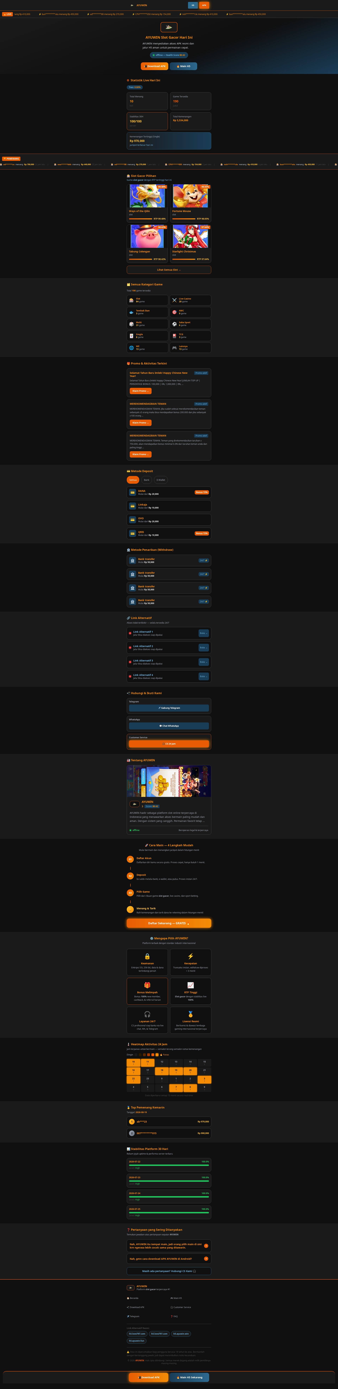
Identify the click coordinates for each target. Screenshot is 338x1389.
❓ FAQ (174, 1316)
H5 (193, 5)
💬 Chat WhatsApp (169, 725)
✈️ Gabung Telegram (169, 707)
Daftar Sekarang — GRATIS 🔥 (169, 923)
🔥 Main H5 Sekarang (189, 1377)
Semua (133, 479)
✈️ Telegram (133, 1316)
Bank (146, 479)
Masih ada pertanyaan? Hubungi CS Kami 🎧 (169, 1271)
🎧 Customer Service (180, 1307)
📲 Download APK (154, 66)
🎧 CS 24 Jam (169, 743)
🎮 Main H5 (176, 1298)
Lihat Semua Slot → (169, 269)
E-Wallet (161, 479)
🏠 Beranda (132, 1298)
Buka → (204, 633)
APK (204, 5)
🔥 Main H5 (183, 66)
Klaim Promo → (141, 390)
